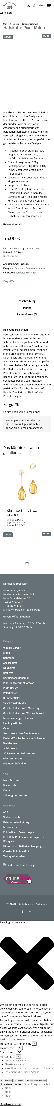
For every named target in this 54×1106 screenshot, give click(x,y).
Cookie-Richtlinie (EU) (16, 851)
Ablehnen (19, 1080)
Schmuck (14, 24)
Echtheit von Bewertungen (18, 832)
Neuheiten (9, 668)
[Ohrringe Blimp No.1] (27, 481)
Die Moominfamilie (14, 763)
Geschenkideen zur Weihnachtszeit (23, 713)
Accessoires (10, 662)
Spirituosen (10, 748)
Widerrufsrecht (12, 817)
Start (5, 24)
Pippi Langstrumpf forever (18, 683)
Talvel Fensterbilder (14, 703)
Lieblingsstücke (12, 723)
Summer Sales (12, 698)
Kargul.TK (8, 281)
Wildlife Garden (12, 647)
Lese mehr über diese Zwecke (21, 1072)
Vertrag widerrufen (14, 856)
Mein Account (11, 780)
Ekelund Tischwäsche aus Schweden (24, 738)
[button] (45, 5)
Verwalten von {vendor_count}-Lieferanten (29, 1068)
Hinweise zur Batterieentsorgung (22, 846)
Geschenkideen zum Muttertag (21, 708)
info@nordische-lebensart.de (23, 609)
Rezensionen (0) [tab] (27, 314)
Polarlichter (10, 693)
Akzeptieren (6, 1080)
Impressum (10, 827)
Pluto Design (10, 688)
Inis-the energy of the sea (18, 718)
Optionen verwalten (15, 1060)
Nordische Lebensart (15, 583)
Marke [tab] (27, 307)
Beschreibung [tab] (27, 301)
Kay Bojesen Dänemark (16, 678)
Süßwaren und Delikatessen (19, 753)
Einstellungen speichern (11, 1084)
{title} (7, 1088)
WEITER (46, 36)
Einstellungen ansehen (36, 1080)
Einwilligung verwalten (10, 1104)
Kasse (6, 790)
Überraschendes (12, 758)
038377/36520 (14, 606)
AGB (5, 812)
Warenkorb (9, 785)
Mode (6, 652)
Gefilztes (8, 673)
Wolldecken (10, 743)
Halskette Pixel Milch (25, 272)
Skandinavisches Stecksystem (21, 733)
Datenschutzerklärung (16, 822)
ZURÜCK (7, 37)
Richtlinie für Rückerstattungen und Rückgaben (24, 839)
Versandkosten (32, 248)
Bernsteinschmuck (30, 24)
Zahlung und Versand (15, 795)
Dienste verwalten (14, 1064)
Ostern (7, 728)
